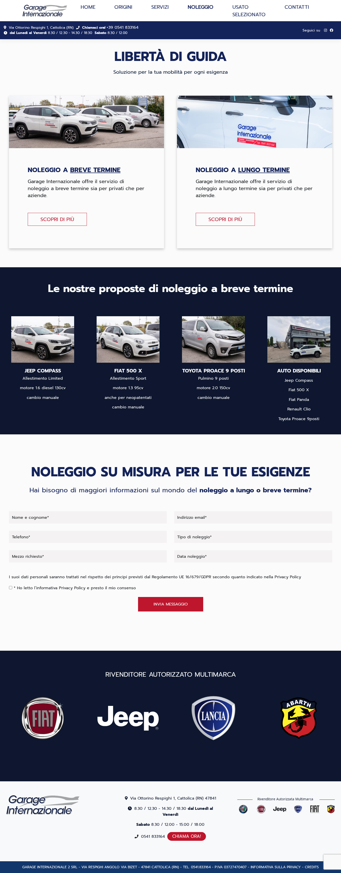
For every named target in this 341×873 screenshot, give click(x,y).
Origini (123, 7)
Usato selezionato (249, 10)
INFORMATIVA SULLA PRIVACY (276, 867)
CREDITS (312, 867)
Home (88, 7)
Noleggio (200, 7)
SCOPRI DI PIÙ (57, 219)
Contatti (297, 7)
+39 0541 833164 (123, 27)
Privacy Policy (288, 577)
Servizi (160, 7)
